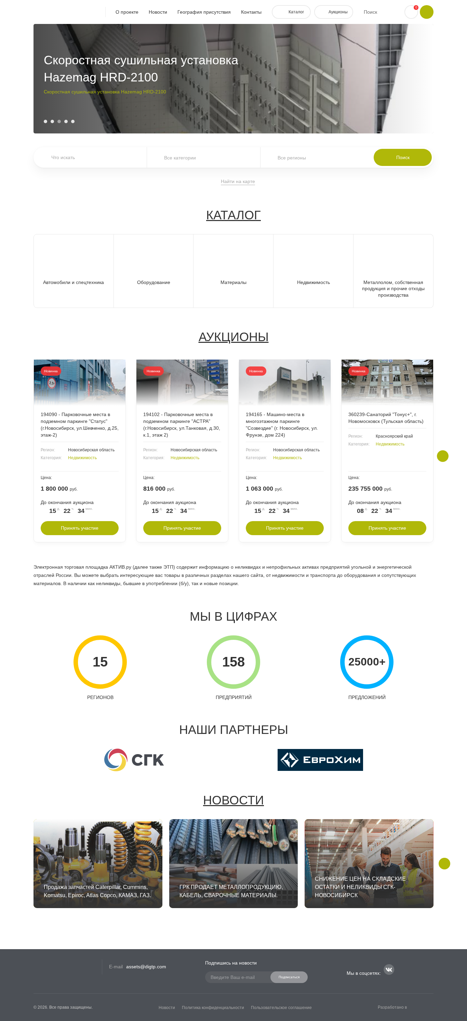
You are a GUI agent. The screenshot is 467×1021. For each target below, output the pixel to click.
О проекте (127, 12)
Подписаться (289, 977)
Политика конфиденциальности (213, 1007)
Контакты (251, 12)
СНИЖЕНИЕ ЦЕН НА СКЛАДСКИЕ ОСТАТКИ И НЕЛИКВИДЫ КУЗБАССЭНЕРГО (132, 93)
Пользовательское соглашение (281, 1007)
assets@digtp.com (146, 966)
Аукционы (234, 337)
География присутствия (204, 12)
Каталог (233, 215)
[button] (45, 121)
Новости (158, 12)
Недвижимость (82, 457)
